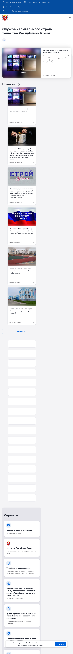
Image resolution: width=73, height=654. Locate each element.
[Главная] (5, 18)
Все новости (21, 331)
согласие (42, 643)
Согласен (60, 644)
